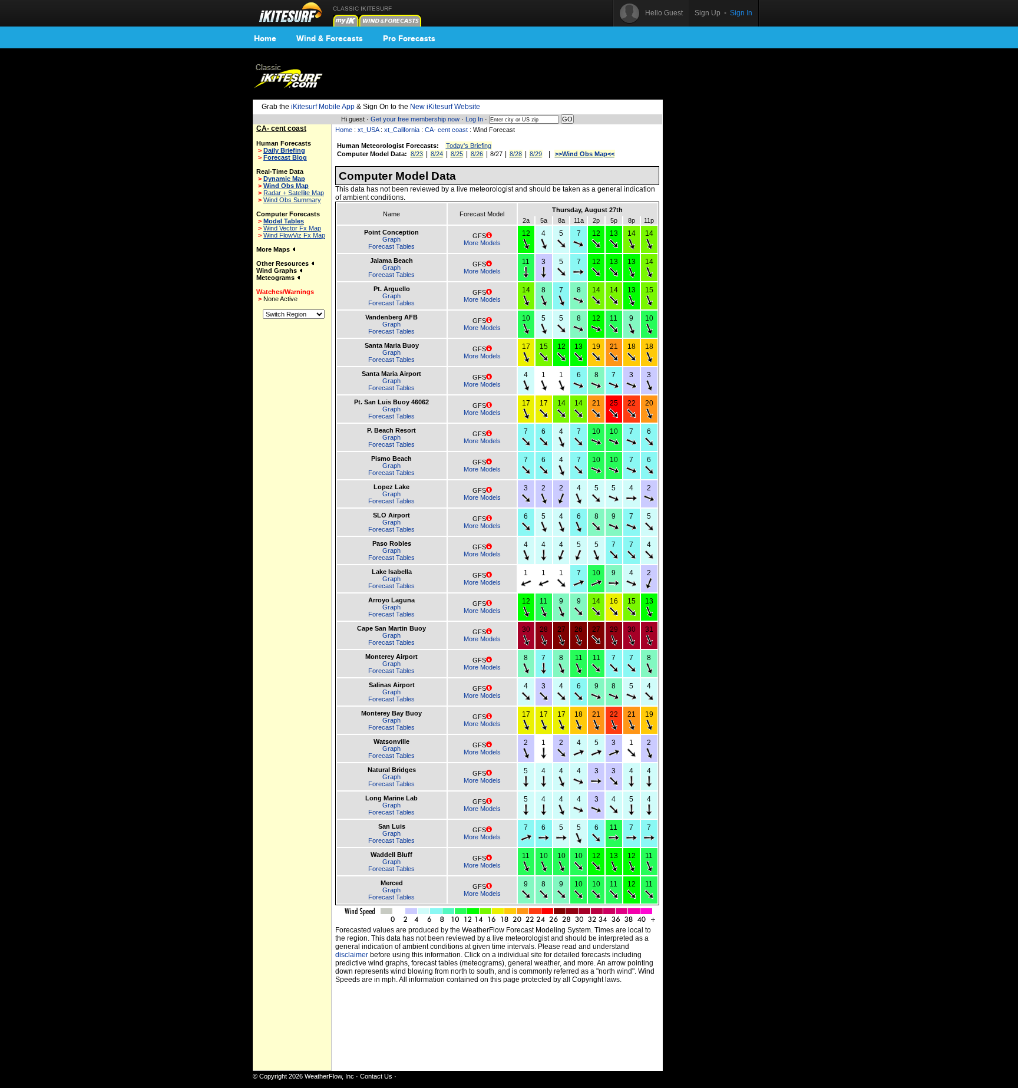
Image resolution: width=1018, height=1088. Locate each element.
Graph (391, 239)
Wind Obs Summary (292, 199)
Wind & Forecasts (329, 38)
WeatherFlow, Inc (329, 1076)
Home (265, 38)
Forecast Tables (391, 246)
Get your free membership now (415, 119)
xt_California (401, 129)
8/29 (536, 153)
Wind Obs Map (286, 185)
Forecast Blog (285, 157)
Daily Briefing (284, 150)
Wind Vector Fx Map (292, 228)
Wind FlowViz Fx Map (294, 235)
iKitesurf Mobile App (323, 107)
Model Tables (283, 221)
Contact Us (376, 1076)
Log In (474, 119)
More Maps (274, 249)
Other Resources (283, 263)
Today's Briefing (468, 145)
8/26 (477, 153)
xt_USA (368, 129)
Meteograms (276, 277)
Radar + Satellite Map (293, 192)
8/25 (457, 153)
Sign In (741, 13)
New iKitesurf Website (445, 107)
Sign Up (707, 13)
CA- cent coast (446, 129)
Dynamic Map (284, 178)
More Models (482, 242)
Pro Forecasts (409, 38)
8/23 (417, 153)
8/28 (516, 153)
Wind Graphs (277, 270)
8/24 (437, 153)
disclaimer (351, 955)
